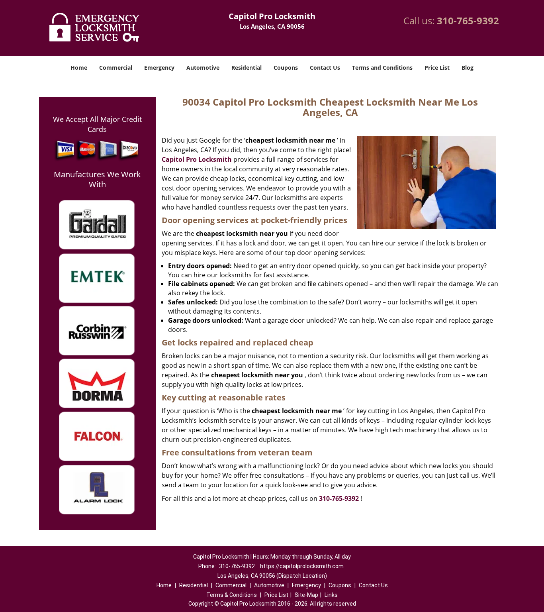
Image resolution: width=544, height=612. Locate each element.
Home (78, 67)
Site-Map (306, 595)
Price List (437, 67)
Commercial (115, 67)
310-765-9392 (468, 20)
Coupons (286, 67)
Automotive (202, 67)
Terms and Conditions (382, 67)
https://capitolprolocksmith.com (302, 566)
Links (331, 595)
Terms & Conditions (231, 595)
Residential (246, 67)
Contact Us (325, 67)
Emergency (159, 67)
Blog (468, 67)
